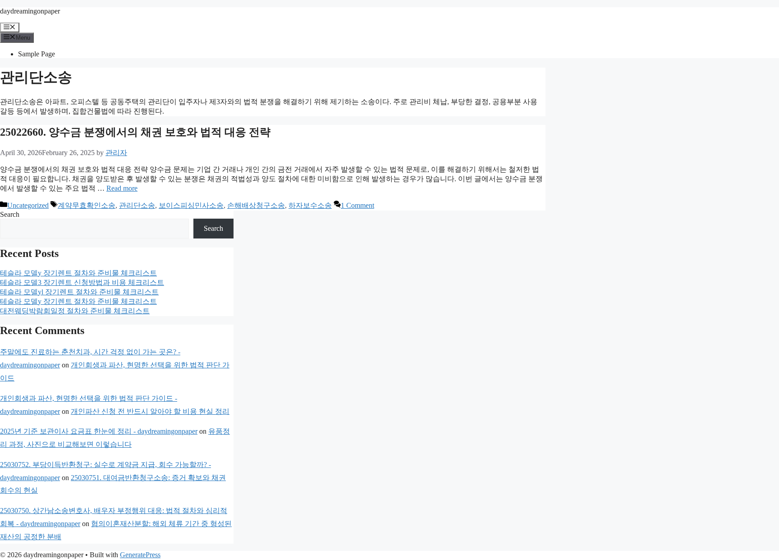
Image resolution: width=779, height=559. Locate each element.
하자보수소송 (310, 205)
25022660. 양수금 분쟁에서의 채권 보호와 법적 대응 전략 (135, 132)
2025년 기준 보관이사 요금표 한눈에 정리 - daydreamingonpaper (98, 431)
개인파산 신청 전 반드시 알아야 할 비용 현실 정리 (150, 411)
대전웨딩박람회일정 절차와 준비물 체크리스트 (75, 311)
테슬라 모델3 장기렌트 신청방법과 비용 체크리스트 (82, 282)
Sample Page (36, 54)
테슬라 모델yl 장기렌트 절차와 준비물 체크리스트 (79, 292)
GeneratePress (140, 555)
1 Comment (357, 205)
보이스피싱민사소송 (191, 205)
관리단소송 (137, 205)
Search (9, 214)
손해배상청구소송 (256, 205)
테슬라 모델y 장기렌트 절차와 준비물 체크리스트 (78, 273)
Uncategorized (28, 205)
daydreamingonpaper (30, 11)
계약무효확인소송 (86, 205)
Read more (121, 188)
